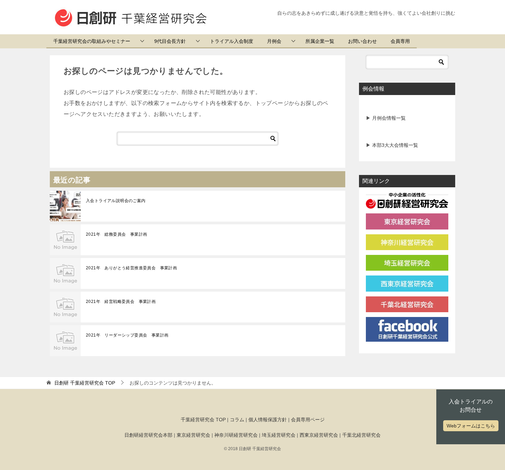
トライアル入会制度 (231, 41)
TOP (84, 383)
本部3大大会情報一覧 (394, 145)
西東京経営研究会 (319, 435)
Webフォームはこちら (471, 425)
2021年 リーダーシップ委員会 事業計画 (127, 335)
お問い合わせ (362, 41)
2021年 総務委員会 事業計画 (116, 234)
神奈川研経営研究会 (236, 435)
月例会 (274, 41)
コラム (237, 419)
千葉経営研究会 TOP (203, 419)
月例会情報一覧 (388, 118)
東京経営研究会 (193, 435)
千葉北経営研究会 (361, 435)
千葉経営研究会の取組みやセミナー (91, 41)
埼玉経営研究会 (278, 435)
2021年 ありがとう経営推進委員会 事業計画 (131, 268)
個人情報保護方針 (267, 419)
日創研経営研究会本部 (148, 435)
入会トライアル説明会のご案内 (116, 200)
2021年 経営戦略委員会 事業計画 (121, 301)
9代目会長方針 (170, 41)
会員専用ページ (308, 419)
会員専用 (400, 41)
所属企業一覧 (319, 41)
